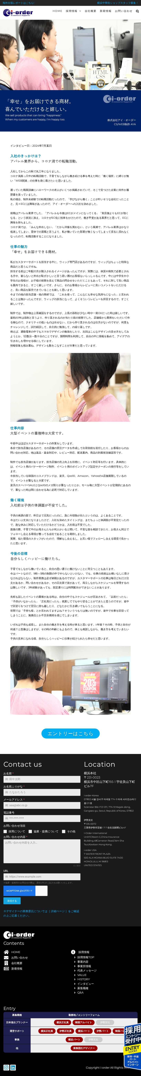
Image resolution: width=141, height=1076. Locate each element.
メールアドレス (14, 799)
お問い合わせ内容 (15, 837)
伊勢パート (103, 1030)
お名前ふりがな (14, 786)
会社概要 (90, 11)
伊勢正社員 (65, 1030)
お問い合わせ (124, 11)
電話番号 (8, 812)
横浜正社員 (63, 1022)
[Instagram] (6, 1067)
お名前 (8, 773)
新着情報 (106, 11)
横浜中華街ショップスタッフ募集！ (117, 2)
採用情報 (72, 11)
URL (5, 871)
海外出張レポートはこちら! (18, 2)
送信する (12, 900)
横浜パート (84, 1030)
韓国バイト (121, 1030)
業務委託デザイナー (84, 1048)
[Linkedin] (13, 1067)
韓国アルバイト (83, 1022)
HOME (57, 11)
